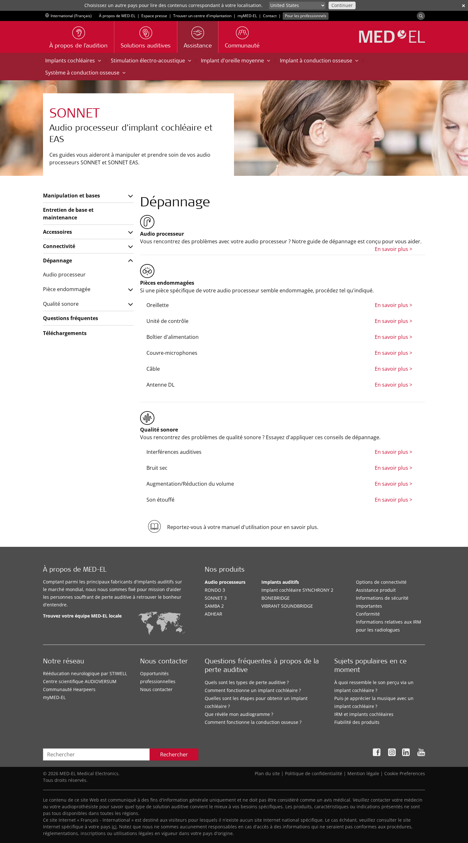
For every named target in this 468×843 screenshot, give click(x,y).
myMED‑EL (247, 15)
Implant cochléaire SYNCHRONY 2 (297, 590)
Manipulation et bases (71, 195)
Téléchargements (65, 333)
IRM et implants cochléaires (364, 714)
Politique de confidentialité (313, 773)
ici (114, 827)
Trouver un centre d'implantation (202, 15)
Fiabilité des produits (356, 722)
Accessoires (57, 231)
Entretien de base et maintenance (68, 213)
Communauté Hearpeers (69, 689)
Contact (270, 15)
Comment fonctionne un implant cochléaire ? (253, 690)
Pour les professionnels (305, 15)
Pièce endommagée (66, 289)
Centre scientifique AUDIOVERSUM (80, 681)
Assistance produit (376, 590)
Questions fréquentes (70, 318)
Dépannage (57, 260)
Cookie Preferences (404, 773)
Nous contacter (156, 689)
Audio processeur (64, 274)
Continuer (342, 5)
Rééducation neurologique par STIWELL (85, 673)
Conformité (368, 614)
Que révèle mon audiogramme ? (239, 714)
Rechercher (174, 754)
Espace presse (154, 15)
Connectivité (59, 246)
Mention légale (363, 773)
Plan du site (267, 773)
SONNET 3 (216, 598)
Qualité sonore (61, 303)
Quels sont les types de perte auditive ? (247, 682)
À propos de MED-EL (117, 15)
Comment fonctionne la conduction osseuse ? (253, 722)
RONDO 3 (215, 590)
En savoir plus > (393, 249)
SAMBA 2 (214, 606)
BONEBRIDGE (275, 598)
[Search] (421, 16)
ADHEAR (213, 614)
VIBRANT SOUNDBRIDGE (287, 606)
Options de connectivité (381, 582)
